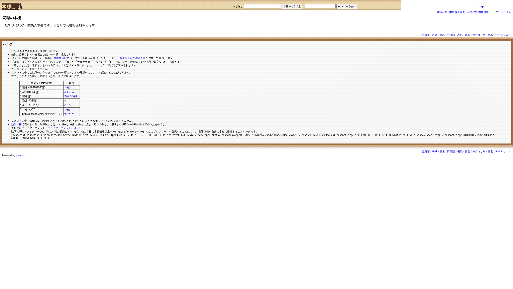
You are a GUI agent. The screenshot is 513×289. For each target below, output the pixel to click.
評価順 (451, 34)
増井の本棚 (70, 96)
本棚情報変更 (457, 12)
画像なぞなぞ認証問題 (133, 58)
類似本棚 (16, 124)
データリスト (503, 34)
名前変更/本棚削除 (478, 12)
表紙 (434, 34)
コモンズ (69, 87)
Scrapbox (482, 6)
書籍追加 (442, 12)
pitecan (20, 155)
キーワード (70, 105)
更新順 (426, 34)
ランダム (506, 12)
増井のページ (71, 113)
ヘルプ (495, 12)
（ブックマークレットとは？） (63, 127)
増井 (66, 100)
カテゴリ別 (478, 34)
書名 (442, 34)
